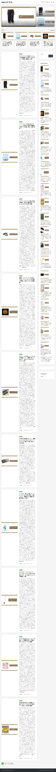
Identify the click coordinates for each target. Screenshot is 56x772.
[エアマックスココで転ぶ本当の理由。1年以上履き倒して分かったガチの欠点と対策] (35, 36)
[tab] (2, 30)
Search (42, 54)
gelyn (21, 115)
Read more (21, 113)
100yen (21, 354)
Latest (2, 29)
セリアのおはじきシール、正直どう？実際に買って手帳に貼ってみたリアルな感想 (27, 640)
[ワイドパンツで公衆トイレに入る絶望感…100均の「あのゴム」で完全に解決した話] (18, 16)
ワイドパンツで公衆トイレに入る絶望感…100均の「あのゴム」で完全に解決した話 (27, 57)
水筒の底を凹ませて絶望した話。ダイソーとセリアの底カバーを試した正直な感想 (27, 704)
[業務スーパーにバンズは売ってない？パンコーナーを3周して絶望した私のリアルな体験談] (49, 36)
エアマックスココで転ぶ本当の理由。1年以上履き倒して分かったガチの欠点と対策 (27, 202)
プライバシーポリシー (45, 2)
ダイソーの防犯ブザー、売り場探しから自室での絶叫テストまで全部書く (46, 324)
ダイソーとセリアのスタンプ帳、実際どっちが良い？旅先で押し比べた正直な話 (46, 223)
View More (53, 30)
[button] (4, 17)
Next (12, 763)
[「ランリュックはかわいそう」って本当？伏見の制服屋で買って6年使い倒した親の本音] (45, 22)
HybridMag (52, 770)
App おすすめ (6, 2)
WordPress (46, 770)
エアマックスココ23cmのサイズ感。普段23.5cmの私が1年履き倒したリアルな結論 (46, 281)
